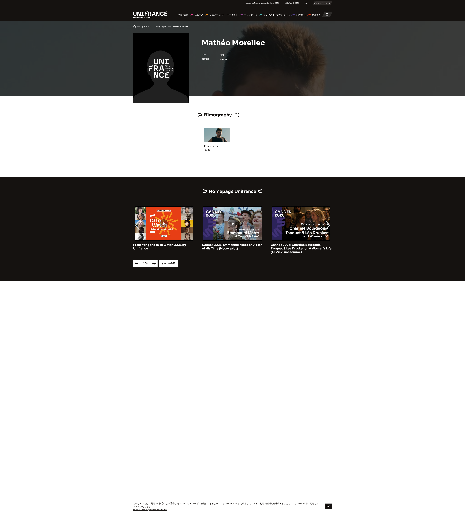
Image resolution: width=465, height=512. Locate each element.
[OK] (328, 506)
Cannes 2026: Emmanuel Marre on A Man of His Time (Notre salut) (163, 246)
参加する (316, 14)
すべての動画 (168, 263)
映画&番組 (183, 14)
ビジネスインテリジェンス (277, 14)
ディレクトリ (250, 14)
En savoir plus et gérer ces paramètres (150, 509)
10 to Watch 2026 (292, 3)
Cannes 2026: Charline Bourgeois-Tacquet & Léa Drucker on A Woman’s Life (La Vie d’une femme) (232, 248)
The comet (212, 146)
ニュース (199, 14)
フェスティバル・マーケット (224, 14)
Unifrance (301, 14)
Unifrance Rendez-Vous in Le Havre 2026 (262, 3)
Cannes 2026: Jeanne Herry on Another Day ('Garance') (300, 246)
